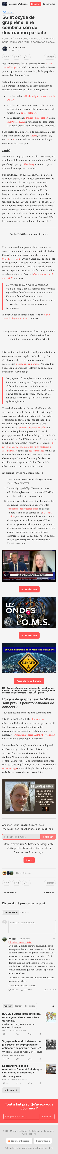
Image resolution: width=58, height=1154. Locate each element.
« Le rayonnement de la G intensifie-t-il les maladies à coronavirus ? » (28, 446)
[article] (29, 1024)
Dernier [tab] (18, 1006)
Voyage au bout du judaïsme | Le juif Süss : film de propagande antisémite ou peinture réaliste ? (21, 1044)
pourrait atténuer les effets (33, 427)
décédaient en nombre (27, 364)
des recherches (36, 451)
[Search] (53, 1006)
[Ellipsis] (54, 938)
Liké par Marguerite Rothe (21, 942)
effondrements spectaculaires (22, 509)
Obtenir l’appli (43, 1141)
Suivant (47, 892)
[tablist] (16, 912)
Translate (8, 12)
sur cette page (9, 768)
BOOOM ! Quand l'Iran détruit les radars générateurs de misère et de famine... (21, 1017)
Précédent (12, 892)
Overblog (29, 164)
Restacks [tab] (24, 912)
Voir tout (9, 1090)
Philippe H (13, 938)
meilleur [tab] (8, 1006)
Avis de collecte (29, 1133)
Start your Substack (20, 1141)
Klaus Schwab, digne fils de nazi (26, 316)
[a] (50, 1044)
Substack (9, 1148)
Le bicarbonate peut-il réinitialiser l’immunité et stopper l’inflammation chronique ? (22, 1069)
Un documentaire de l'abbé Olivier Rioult (22, 1051)
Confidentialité (35, 1131)
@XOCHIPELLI (16, 122)
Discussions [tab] (30, 1006)
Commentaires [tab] (11, 912)
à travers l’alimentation (36, 118)
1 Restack (27, 873)
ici (8, 139)
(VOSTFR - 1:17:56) (12, 259)
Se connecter (49, 4)
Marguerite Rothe (17, 47)
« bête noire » (37, 719)
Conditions (49, 1131)
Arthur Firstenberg (44, 735)
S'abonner (35, 4)
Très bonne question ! (12, 1076)
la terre (33, 136)
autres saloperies (29, 113)
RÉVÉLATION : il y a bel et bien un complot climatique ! (18, 1026)
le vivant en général (23, 735)
